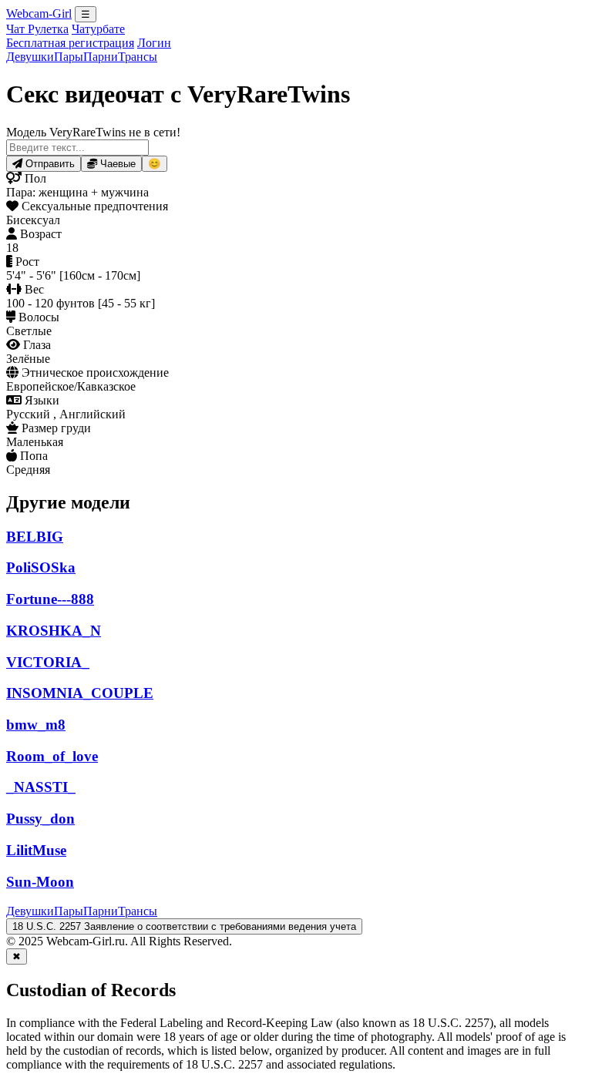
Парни (100, 56)
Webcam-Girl (39, 13)
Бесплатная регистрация (70, 42)
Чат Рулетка (37, 28)
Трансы (137, 56)
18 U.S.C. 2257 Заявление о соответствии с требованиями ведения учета (184, 926)
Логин (154, 42)
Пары (68, 56)
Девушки (30, 56)
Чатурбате (98, 28)
